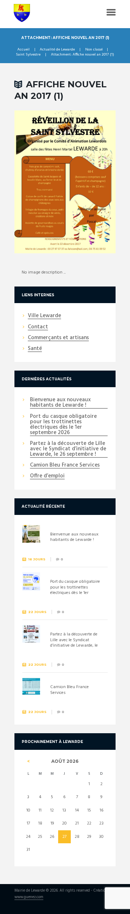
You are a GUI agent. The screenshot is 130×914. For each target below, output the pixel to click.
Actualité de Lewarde (57, 49)
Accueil (23, 49)
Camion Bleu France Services (65, 465)
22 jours (37, 612)
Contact (38, 327)
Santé (35, 349)
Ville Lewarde (44, 316)
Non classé (94, 49)
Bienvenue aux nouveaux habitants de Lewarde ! (60, 402)
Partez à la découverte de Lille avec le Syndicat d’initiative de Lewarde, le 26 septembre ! (68, 449)
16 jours (37, 559)
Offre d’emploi (47, 476)
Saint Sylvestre (28, 54)
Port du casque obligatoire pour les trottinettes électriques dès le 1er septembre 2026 (63, 425)
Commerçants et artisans (58, 338)
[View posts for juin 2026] (28, 761)
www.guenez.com (28, 897)
